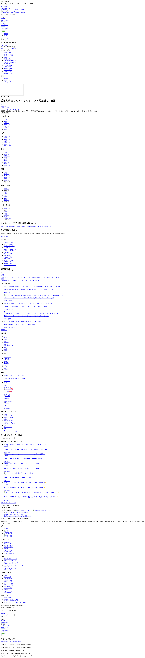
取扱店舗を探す (8, 68)
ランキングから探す (9, 57)
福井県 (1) (6, 157)
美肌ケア (6, 347)
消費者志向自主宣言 (9, 553)
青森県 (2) (6, 121)
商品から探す (7, 59)
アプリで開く (4, 6)
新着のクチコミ (8, 580)
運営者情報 (7, 542)
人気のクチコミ (8, 578)
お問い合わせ (7, 82)
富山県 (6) (6, 154)
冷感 (5, 341)
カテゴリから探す (8, 54)
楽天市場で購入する (32, 226)
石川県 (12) (7, 156)
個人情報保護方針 (8, 547)
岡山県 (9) (6, 192)
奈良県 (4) (6, 180)
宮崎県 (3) (6, 216)
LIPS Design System (9, 566)
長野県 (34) (7, 160)
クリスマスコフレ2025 (10, 265)
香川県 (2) (6, 198)
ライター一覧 (7, 577)
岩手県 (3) (6, 123)
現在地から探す (4, 112)
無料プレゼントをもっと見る (8, 503)
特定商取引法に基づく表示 (11, 599)
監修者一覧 (7, 575)
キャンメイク (7, 357)
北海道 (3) (6, 119)
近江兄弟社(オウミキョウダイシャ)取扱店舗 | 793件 (17, 516)
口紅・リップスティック (10, 431)
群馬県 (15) (7, 139)
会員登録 (3, 613)
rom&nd (6, 362)
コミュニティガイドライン (11, 560)
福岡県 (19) (7, 208)
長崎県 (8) (6, 211)
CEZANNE (6, 358)
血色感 (5, 350)
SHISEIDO (6, 364)
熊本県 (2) (6, 213)
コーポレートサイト (9, 545)
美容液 (5, 414)
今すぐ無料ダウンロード (7, 641)
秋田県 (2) (6, 126)
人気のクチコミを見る (10, 60)
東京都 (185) (7, 144)
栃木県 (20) (7, 138)
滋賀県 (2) (6, 174)
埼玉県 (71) (7, 141)
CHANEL (6, 369)
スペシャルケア (8, 416)
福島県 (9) (6, 129)
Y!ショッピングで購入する (44, 226)
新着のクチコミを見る (10, 62)
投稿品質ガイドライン (10, 563)
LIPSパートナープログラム (11, 562)
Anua (5, 365)
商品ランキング (8, 581)
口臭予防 (6, 344)
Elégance (6, 361)
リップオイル (7, 337)
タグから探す (7, 63)
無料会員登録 (17, 641)
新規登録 (6, 34)
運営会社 (6, 78)
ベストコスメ (7, 71)
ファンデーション (8, 420)
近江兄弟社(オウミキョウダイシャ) (13, 514)
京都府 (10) (7, 175)
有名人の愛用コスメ (9, 260)
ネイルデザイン (8, 70)
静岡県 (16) (7, 163)
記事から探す (7, 66)
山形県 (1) (6, 127)
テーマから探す (8, 65)
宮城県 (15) (7, 124)
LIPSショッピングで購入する (8, 226)
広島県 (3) (6, 193)
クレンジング (7, 425)
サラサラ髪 (7, 342)
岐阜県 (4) (6, 162)
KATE (5, 366)
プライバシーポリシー (10, 550)
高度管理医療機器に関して (11, 600)
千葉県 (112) (7, 142)
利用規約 (6, 548)
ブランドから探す (8, 55)
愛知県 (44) (7, 165)
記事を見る (4, 330)
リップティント (8, 427)
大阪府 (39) (7, 177)
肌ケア (5, 339)
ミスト (5, 349)
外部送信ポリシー (8, 551)
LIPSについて (7, 80)
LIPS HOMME (7, 592)
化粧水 (5, 419)
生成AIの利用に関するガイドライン (13, 565)
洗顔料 (5, 430)
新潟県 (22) (7, 152)
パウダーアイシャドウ (10, 422)
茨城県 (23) (7, 136)
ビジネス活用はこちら (10, 568)
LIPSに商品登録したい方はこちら (31, 280)
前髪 (5, 336)
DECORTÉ (6, 359)
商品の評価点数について (10, 559)
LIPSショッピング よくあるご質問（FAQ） (15, 602)
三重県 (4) (6, 172)
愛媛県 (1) (6, 200)
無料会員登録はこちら (11, 48)
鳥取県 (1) (6, 189)
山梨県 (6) (6, 159)
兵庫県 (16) (7, 178)
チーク (5, 428)
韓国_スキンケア (8, 345)
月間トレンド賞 (8, 73)
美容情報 (6, 589)
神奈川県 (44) (7, 145)
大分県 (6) (6, 215)
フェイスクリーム (8, 417)
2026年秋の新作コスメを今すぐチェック (11, 280)
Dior (5, 368)
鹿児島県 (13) (7, 218)
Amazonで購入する (21, 226)
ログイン (6, 35)
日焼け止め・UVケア (9, 423)
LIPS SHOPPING (8, 52)
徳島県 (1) (6, 196)
